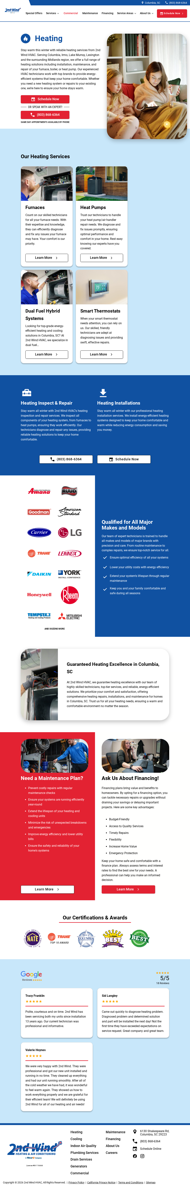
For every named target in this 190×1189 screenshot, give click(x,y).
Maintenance (90, 13)
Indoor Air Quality (83, 1146)
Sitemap (150, 1182)
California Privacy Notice (101, 1182)
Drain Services (81, 1159)
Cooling (76, 1139)
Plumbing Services (85, 1153)
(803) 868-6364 (178, 2)
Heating (76, 1132)
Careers (111, 1153)
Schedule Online (150, 1149)
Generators (79, 1166)
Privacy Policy (76, 1182)
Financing (107, 13)
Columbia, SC (152, 2)
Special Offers (34, 13)
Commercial (71, 13)
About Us (112, 1146)
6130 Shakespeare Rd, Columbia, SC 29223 (154, 1132)
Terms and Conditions (130, 1182)
